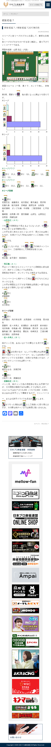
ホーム (5, 14)
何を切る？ (45, 424)
